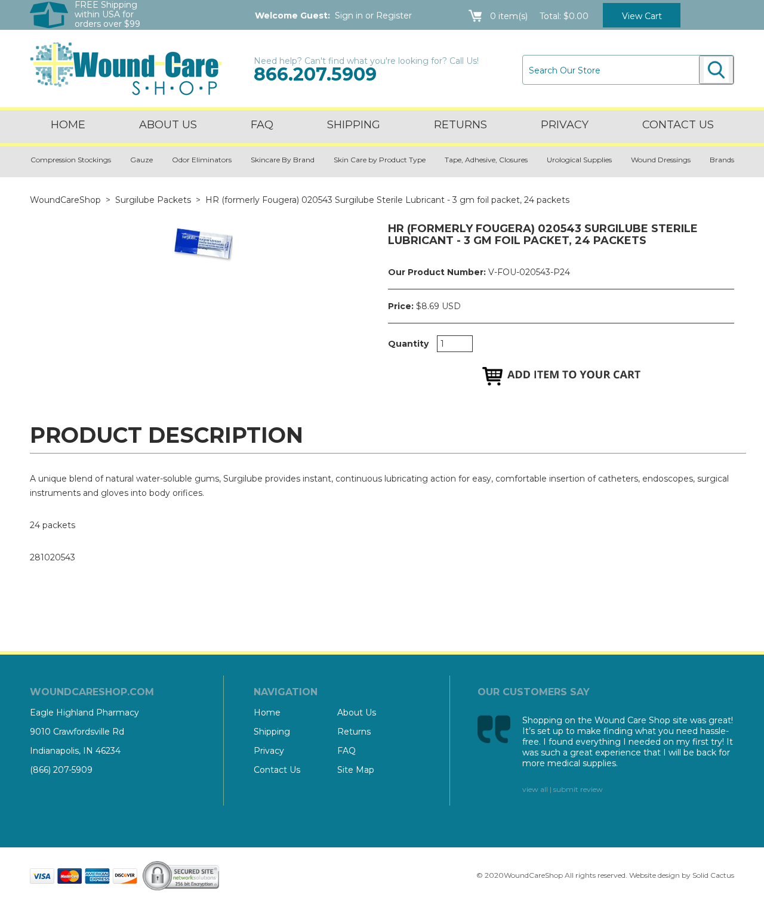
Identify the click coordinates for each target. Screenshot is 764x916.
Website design (654, 875)
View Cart (642, 16)
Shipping (353, 124)
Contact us (678, 124)
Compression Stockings (70, 159)
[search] (716, 69)
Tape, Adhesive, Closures (486, 159)
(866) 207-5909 (61, 769)
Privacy (565, 124)
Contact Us (277, 769)
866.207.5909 (315, 74)
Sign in (349, 15)
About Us (168, 124)
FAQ (262, 124)
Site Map (355, 769)
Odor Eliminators (202, 159)
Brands (722, 159)
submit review (578, 789)
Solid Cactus (713, 875)
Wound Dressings (661, 159)
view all (535, 789)
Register (394, 15)
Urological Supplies (579, 159)
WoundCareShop (65, 200)
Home (68, 124)
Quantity (408, 343)
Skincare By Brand (283, 159)
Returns (460, 124)
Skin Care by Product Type (380, 159)
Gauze (141, 159)
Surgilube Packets (153, 200)
